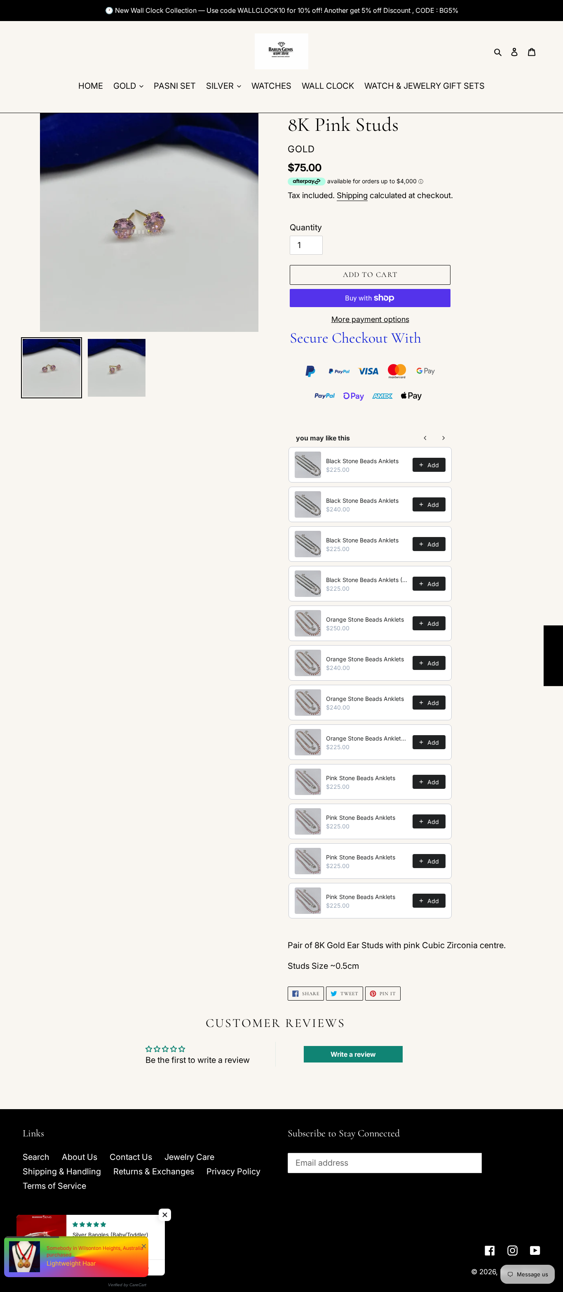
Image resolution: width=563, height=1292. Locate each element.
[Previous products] (425, 438)
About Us (79, 1157)
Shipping (352, 195)
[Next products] (443, 438)
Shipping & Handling (62, 1171)
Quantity (306, 227)
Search (36, 1157)
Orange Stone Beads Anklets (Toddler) (367, 738)
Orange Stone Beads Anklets (365, 619)
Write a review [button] (353, 1054)
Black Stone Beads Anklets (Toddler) (367, 579)
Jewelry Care (189, 1157)
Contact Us (131, 1157)
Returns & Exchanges (153, 1171)
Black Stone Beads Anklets (362, 460)
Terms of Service (54, 1186)
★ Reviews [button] (553, 655)
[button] (165, 1215)
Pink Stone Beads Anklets (360, 777)
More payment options (370, 319)
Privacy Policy (233, 1171)
